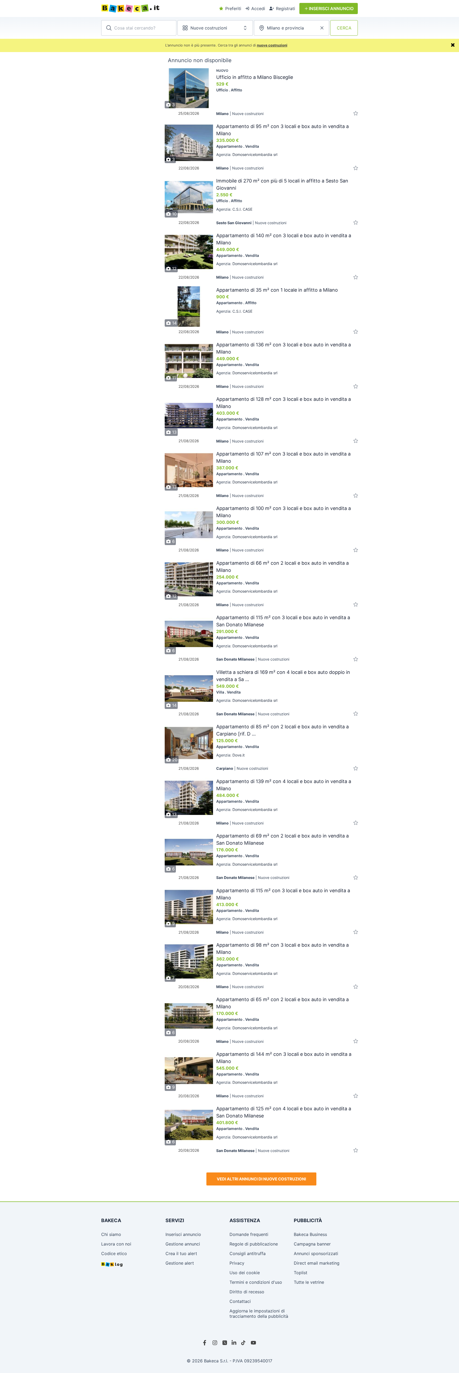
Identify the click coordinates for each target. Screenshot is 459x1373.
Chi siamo (111, 1234)
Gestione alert (179, 1263)
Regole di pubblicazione (254, 1244)
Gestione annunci (182, 1244)
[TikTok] (243, 1342)
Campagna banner (312, 1244)
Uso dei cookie (245, 1272)
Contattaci (240, 1301)
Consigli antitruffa (248, 1253)
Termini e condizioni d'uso (256, 1282)
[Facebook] (205, 1342)
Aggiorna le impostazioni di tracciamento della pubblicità (259, 1313)
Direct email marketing (316, 1263)
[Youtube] (253, 1342)
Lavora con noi (116, 1244)
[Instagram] (215, 1342)
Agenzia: (246, 154)
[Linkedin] (234, 1342)
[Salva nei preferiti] (355, 113)
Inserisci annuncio (183, 1234)
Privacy (237, 1263)
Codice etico (114, 1253)
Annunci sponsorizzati (316, 1253)
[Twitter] (224, 1342)
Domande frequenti (249, 1234)
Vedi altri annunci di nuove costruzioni (261, 1178)
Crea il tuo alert (181, 1253)
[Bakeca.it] (149, 8)
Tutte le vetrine (309, 1282)
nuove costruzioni (272, 45)
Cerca (344, 28)
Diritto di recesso (247, 1291)
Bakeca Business (310, 1234)
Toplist (300, 1272)
